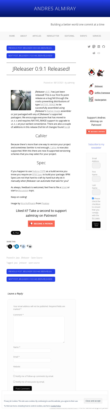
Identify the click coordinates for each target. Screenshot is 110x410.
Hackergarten (100, 99)
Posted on (54, 82)
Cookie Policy (56, 406)
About (23, 36)
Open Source (36, 257)
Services (97, 36)
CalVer (53, 147)
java (15, 263)
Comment (18, 314)
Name (16, 347)
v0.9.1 (48, 91)
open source (34, 263)
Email (16, 357)
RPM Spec (37, 174)
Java (17, 257)
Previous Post (31, 48)
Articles (37, 36)
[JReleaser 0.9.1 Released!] (21, 100)
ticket (64, 187)
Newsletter (53, 36)
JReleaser (25, 257)
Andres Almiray (55, 8)
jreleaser (23, 263)
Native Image (53, 111)
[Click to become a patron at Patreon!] (41, 224)
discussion (23, 190)
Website (16, 366)
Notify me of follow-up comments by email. (35, 376)
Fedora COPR (38, 171)
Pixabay (45, 203)
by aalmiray (70, 82)
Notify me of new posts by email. (30, 382)
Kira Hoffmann (28, 203)
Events (83, 36)
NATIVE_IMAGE (48, 104)
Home (12, 36)
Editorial (69, 36)
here (66, 127)
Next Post (30, 55)
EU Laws (96, 218)
